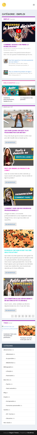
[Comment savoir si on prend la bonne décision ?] (18, 32)
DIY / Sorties (9, 414)
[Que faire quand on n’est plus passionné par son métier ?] (6, 61)
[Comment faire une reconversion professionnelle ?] (18, 197)
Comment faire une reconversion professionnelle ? (17, 209)
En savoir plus (10, 142)
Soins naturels (10, 388)
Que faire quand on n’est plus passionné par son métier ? (16, 131)
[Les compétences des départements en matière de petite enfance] (18, 287)
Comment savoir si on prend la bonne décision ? (16, 45)
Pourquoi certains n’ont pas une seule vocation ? (17, 251)
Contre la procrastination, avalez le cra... (9, 99)
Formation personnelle (21, 65)
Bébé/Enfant (10, 363)
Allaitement (9, 354)
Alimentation (8, 350)
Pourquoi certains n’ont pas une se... (26, 338)
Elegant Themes (14, 432)
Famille (6, 410)
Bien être (6, 380)
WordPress (30, 432)
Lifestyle (8, 371)
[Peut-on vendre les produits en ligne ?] (6, 72)
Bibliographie (8, 367)
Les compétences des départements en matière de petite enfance (18, 300)
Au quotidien (10, 358)
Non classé (7, 422)
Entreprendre (7, 50)
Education (9, 418)
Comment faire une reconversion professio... (10, 335)
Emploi (25, 63)
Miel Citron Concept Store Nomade (14, 48)
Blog (5, 392)
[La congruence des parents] (26, 91)
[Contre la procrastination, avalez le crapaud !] (10, 91)
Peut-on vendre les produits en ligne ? (20, 71)
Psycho (12, 50)
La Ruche (13, 63)
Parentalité (9, 375)
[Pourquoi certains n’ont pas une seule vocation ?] (18, 239)
